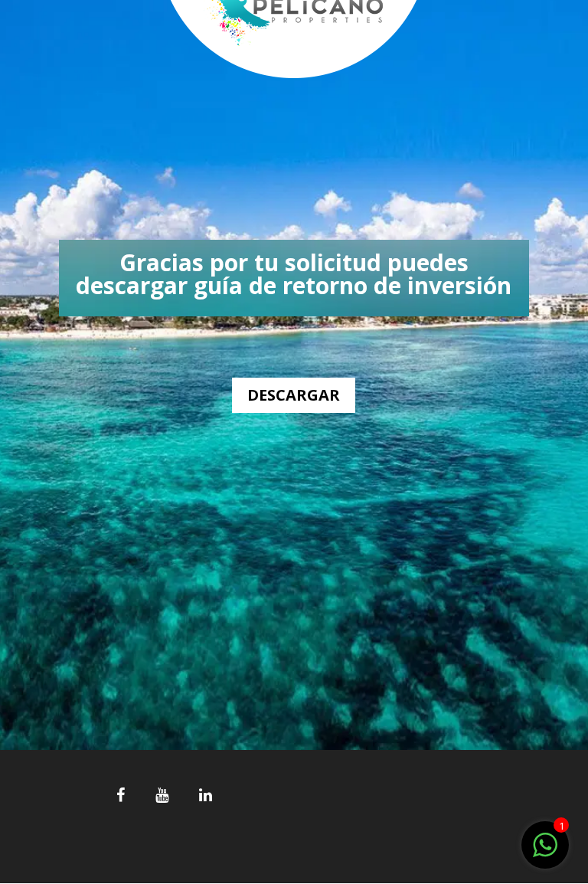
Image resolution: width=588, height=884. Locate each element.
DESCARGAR (293, 395)
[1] (545, 853)
